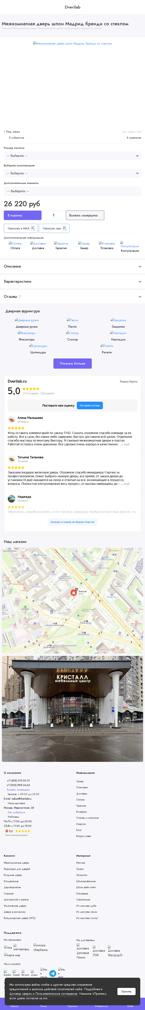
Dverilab (72, 7)
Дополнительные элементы (21, 183)
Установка (82, 787)
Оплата (80, 800)
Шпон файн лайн (86, 887)
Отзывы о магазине (87, 818)
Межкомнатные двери (16, 863)
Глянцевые (82, 893)
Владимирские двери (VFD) (19, 918)
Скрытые (9, 893)
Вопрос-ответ (83, 836)
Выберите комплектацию (19, 165)
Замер (79, 781)
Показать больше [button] (72, 363)
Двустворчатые (12, 887)
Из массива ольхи (86, 912)
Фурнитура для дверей (17, 869)
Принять (126, 991)
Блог (78, 830)
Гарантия (81, 806)
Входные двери (13, 875)
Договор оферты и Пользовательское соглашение (43, 993)
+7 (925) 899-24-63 (18, 785)
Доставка (81, 793)
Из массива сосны (87, 918)
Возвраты (81, 812)
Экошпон (81, 875)
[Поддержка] (138, 7)
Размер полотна (14, 148)
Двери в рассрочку (14, 912)
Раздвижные (11, 881)
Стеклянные (83, 899)
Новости (81, 824)
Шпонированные (86, 881)
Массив (80, 863)
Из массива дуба (86, 906)
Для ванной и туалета (16, 899)
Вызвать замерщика (84, 215)
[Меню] (7, 7)
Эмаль (80, 869)
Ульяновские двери (15, 906)
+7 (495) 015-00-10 (18, 780)
